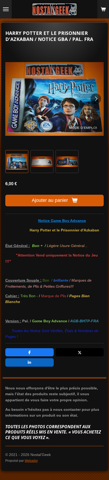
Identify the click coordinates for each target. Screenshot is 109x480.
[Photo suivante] (95, 99)
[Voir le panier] (103, 9)
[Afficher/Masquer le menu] (6, 9)
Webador (31, 460)
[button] (16, 161)
